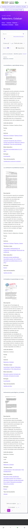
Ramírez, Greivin (18, 243)
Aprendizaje (7, 248)
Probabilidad (13, 250)
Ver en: (5, 48)
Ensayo (5, 267)
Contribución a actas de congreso (12, 161)
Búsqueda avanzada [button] (19, 36)
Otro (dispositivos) (16, 369)
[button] (4, 510)
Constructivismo (8, 469)
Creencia (6, 140)
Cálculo (12, 367)
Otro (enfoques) (17, 469)
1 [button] (8, 510)
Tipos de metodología (15, 144)
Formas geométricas (9, 142)
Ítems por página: (11, 503)
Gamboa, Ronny (18, 135)
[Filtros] (5, 38)
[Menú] (25, 2)
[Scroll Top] (24, 527)
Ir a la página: (11, 507)
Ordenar (5, 43)
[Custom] (3, 527)
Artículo (5, 494)
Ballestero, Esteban (9, 135)
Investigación (7, 156)
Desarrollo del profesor (15, 140)
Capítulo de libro (8, 272)
